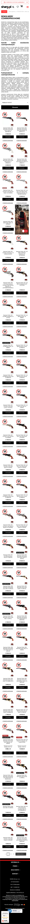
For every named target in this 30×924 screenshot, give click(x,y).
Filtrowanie (15, 107)
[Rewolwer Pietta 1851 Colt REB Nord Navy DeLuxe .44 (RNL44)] (22, 366)
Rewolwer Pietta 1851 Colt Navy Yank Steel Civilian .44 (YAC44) (8, 839)
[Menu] (27, 7)
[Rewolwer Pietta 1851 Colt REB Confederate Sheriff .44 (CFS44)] (22, 274)
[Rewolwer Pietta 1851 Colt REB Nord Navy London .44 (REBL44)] (22, 336)
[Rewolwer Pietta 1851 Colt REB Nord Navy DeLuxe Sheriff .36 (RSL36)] (22, 701)
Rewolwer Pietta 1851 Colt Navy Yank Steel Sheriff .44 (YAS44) (8, 466)
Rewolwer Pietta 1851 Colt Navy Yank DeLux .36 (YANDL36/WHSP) (8, 253)
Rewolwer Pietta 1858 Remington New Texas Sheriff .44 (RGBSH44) (8, 711)
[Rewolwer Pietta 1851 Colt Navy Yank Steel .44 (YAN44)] (22, 396)
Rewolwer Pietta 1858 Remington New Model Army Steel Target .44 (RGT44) (8, 649)
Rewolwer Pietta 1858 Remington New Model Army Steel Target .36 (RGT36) (22, 556)
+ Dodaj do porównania (7, 140)
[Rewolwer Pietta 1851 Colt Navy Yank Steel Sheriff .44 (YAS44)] (8, 456)
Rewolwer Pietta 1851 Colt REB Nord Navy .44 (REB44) (8, 346)
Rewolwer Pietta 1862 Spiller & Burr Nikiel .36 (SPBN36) (8, 223)
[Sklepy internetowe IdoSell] (15, 920)
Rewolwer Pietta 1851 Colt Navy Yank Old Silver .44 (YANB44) (8, 436)
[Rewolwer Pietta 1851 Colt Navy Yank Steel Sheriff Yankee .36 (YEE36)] (22, 516)
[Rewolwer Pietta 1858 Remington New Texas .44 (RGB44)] (22, 639)
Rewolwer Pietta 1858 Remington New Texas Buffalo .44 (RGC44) (22, 587)
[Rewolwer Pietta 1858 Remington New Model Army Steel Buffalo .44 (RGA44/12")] (22, 119)
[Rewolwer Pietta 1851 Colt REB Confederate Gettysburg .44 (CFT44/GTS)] (22, 243)
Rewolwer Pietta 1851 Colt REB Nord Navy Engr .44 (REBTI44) (8, 376)
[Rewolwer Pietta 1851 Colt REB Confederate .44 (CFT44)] (8, 306)
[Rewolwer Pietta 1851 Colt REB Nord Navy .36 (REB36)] (22, 306)
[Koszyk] (22, 7)
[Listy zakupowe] (17, 7)
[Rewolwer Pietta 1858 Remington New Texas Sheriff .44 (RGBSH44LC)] (8, 670)
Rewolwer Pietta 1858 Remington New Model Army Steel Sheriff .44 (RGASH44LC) (8, 777)
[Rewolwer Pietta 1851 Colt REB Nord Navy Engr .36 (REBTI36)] (8, 486)
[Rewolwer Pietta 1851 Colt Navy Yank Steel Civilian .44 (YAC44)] (8, 829)
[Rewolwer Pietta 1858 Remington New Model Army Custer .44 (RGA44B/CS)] (8, 119)
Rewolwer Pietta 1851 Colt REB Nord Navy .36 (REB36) (22, 316)
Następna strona (20, 854)
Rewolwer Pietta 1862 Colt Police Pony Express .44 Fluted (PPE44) (22, 741)
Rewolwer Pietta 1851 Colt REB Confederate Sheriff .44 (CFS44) (22, 284)
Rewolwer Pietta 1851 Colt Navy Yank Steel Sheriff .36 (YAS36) (22, 436)
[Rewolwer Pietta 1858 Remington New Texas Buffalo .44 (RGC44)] (22, 577)
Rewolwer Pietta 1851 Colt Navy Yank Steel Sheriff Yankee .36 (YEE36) (22, 526)
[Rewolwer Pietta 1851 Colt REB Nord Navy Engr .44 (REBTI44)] (8, 366)
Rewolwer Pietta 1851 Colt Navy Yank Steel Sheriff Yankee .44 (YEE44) (22, 466)
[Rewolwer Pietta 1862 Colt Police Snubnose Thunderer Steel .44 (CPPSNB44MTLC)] (22, 798)
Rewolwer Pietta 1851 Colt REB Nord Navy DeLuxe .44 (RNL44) (22, 376)
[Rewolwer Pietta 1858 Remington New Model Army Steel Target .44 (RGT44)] (8, 639)
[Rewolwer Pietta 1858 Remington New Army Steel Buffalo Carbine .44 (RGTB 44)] (22, 670)
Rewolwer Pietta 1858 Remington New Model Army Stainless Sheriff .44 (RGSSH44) (21, 839)
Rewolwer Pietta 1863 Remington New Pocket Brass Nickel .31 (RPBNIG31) (8, 161)
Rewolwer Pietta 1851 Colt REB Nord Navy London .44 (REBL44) (22, 346)
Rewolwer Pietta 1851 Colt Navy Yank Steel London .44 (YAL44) (8, 406)
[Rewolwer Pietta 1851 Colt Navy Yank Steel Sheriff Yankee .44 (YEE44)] (22, 456)
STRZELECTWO (20, 11)
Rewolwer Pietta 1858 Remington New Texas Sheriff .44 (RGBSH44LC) (8, 680)
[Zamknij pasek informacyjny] (27, 2)
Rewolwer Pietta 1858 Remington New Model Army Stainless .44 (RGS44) (8, 741)
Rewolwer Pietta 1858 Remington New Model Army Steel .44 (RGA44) (8, 587)
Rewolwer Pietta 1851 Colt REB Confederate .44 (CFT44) (8, 316)
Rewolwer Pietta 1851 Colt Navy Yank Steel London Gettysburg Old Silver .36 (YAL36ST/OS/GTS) (22, 192)
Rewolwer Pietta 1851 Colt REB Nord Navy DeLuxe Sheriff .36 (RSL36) (22, 711)
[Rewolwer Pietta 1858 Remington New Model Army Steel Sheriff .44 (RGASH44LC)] (8, 766)
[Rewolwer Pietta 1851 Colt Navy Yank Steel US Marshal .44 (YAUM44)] (8, 516)
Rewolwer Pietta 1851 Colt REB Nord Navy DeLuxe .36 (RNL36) (8, 556)
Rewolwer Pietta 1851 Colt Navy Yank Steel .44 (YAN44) (22, 406)
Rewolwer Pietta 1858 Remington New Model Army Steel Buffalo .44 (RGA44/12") (22, 129)
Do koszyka (8, 136)
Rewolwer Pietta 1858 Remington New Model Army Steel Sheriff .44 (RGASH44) (22, 618)
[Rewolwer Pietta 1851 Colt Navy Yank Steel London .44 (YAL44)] (8, 396)
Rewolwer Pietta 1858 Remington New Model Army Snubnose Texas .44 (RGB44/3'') (22, 161)
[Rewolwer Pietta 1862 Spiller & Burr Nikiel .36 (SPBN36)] (8, 213)
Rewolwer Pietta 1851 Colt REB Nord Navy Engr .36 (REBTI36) (8, 496)
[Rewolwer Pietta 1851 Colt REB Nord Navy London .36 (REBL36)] (22, 486)
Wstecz (4, 11)
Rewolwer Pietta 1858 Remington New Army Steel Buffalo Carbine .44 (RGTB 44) (22, 680)
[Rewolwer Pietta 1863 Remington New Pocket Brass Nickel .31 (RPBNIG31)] (8, 150)
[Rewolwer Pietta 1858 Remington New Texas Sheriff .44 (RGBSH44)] (8, 701)
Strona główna (12, 11)
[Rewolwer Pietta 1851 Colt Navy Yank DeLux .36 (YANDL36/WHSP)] (8, 243)
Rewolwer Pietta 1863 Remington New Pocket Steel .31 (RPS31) (8, 617)
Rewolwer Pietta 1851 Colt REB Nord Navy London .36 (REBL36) (22, 496)
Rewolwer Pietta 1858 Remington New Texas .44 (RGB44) (22, 648)
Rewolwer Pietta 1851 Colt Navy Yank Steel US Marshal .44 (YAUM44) (8, 526)
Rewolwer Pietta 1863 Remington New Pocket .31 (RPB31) (22, 776)
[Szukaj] (13, 7)
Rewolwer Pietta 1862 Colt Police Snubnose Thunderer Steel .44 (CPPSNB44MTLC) (22, 808)
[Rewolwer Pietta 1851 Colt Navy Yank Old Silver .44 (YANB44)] (8, 426)
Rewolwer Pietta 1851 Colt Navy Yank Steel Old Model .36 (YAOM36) (8, 191)
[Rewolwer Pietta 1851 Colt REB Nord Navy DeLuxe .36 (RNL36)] (8, 546)
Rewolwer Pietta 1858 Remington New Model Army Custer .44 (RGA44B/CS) (8, 129)
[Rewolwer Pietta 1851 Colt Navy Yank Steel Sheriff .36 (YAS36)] (22, 426)
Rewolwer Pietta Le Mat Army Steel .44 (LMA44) (8, 807)
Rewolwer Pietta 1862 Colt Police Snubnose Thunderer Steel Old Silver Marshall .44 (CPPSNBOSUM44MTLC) (8, 285)
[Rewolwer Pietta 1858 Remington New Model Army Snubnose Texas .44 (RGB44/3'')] (22, 150)
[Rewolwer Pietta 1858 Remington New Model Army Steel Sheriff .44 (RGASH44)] (22, 607)
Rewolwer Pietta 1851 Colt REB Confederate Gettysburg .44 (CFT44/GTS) (22, 253)
